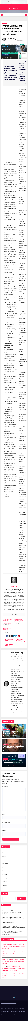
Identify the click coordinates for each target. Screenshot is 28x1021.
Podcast (4, 874)
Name (4, 814)
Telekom (4, 888)
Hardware (5, 863)
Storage (4, 885)
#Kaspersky (20, 40)
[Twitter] (14, 614)
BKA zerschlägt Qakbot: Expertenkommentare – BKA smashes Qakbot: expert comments (9, 642)
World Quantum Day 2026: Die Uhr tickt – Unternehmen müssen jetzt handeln (13, 946)
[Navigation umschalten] (26, 15)
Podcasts (15, 1014)
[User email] (16, 614)
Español (9, 5)
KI (3, 867)
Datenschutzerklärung (13, 8)
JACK (3, 966)
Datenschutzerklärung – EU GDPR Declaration (14, 1008)
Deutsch (4, 5)
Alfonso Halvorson (7, 944)
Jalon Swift (5, 959)
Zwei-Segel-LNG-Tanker (8, 922)
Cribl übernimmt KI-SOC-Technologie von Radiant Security (13, 762)
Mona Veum (5, 973)
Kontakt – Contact (14, 1011)
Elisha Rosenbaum (7, 952)
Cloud (4, 856)
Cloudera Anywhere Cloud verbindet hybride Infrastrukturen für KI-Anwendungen (12, 933)
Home (2, 1008)
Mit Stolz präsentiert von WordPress (8, 1003)
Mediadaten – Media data (6, 1014)
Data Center (5, 860)
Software (4, 881)
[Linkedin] (12, 614)
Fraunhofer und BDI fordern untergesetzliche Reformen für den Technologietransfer (11, 912)
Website (4, 830)
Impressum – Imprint (20, 5)
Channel (4, 852)
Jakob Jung (12, 38)
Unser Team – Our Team (6, 1018)
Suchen (4, 893)
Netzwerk (5, 870)
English (13, 5)
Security (4, 23)
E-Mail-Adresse (6, 822)
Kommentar (5, 786)
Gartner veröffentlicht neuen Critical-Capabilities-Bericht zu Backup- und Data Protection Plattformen (13, 968)
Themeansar (14, 1004)
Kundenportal (22, 1011)
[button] (23, 15)
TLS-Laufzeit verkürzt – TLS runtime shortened (19, 641)
